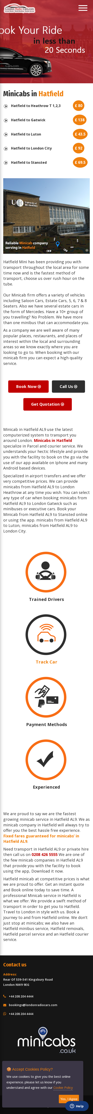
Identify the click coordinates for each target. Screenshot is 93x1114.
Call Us (67, 386)
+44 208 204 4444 (21, 996)
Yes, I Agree (68, 1099)
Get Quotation (46, 404)
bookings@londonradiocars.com (33, 1005)
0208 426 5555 (45, 854)
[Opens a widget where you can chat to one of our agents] (77, 1106)
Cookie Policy (63, 1087)
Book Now (27, 386)
